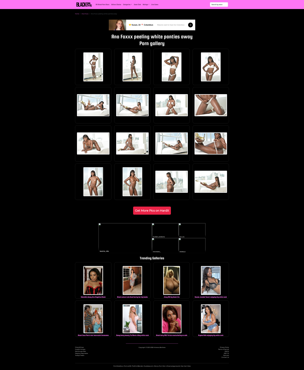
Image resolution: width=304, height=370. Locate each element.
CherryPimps (79, 347)
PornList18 (127, 366)
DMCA (227, 351)
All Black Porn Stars (102, 4)
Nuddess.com (148, 366)
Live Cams (154, 4)
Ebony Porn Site (159, 366)
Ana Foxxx (85, 14)
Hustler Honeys (80, 349)
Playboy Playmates (81, 353)
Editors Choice (116, 4)
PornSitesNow (118, 366)
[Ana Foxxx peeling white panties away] (93, 67)
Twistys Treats (79, 355)
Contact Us (225, 357)
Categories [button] (127, 4)
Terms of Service (223, 349)
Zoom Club (137, 4)
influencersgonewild (173, 366)
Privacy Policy (224, 347)
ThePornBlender (137, 366)
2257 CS (226, 353)
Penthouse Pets (80, 351)
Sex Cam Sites (186, 366)
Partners (226, 355)
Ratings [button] (145, 4)
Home (77, 14)
